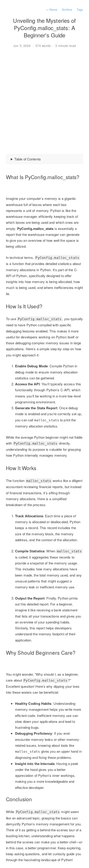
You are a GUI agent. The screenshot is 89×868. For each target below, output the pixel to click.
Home (51, 9)
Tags (80, 9)
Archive (67, 9)
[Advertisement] (44, 101)
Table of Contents (27, 159)
